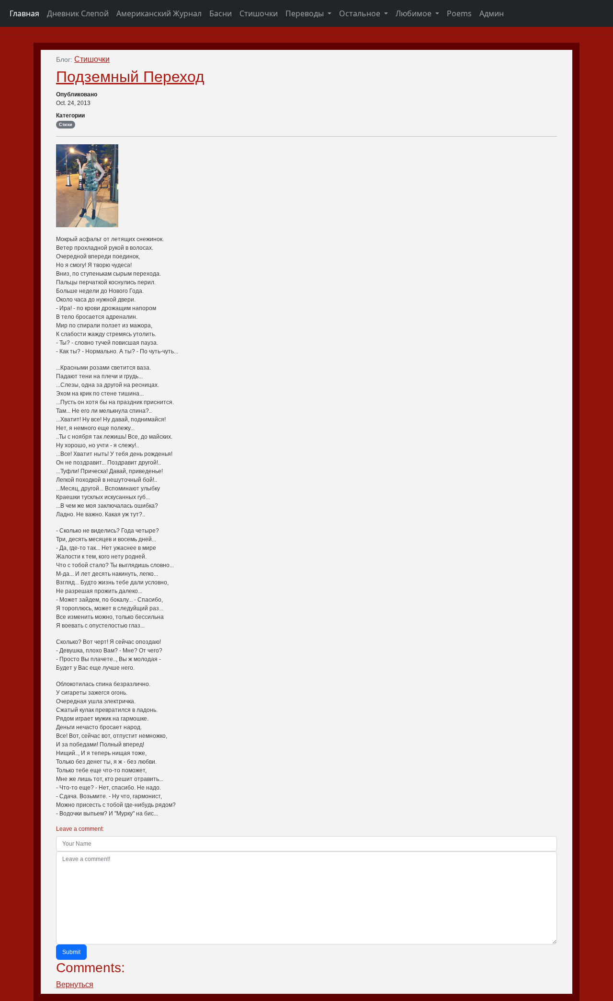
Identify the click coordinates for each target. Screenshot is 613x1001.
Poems (459, 13)
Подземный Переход (130, 76)
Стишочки (258, 13)
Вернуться (74, 984)
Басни (220, 13)
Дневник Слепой (78, 13)
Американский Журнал (159, 13)
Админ (491, 13)
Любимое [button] (414, 13)
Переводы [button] (305, 13)
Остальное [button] (360, 13)
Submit (71, 952)
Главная (24, 13)
